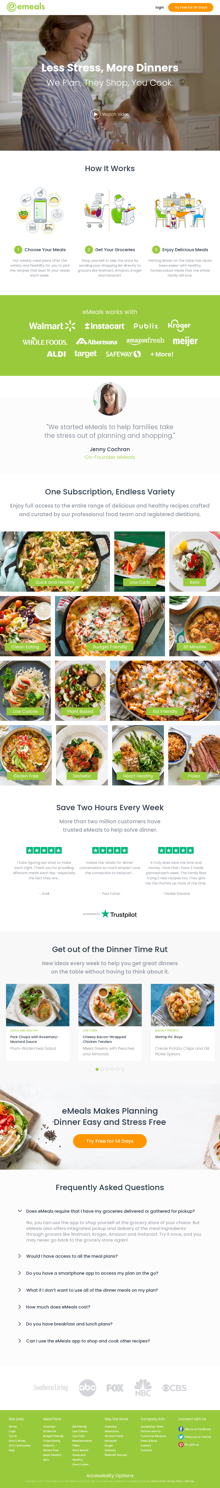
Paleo (76, 1445)
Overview (49, 1426)
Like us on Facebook (198, 1429)
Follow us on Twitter (198, 1437)
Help (12, 1450)
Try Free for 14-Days (190, 7)
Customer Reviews (153, 1436)
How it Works (17, 1441)
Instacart (111, 1441)
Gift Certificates (20, 1445)
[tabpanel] (38, 1022)
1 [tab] (97, 1069)
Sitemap (189, 1481)
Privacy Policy (175, 1481)
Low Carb (78, 1436)
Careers (146, 1445)
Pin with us (192, 1444)
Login (12, 1431)
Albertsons (112, 1431)
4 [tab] (112, 1069)
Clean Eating (51, 1441)
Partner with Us (151, 1431)
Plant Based (80, 1450)
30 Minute (49, 1431)
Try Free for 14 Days (110, 1141)
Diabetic (48, 1445)
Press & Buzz (149, 1441)
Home (13, 1426)
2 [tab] (102, 1069)
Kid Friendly (79, 1426)
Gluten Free (51, 1450)
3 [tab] (107, 1069)
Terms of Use (158, 1481)
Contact (146, 1450)
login (160, 7)
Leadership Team (152, 1426)
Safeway (110, 1450)
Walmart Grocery (116, 1455)
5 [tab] (117, 1069)
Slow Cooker (80, 1464)
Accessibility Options (110, 1476)
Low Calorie (79, 1431)
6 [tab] (122, 1069)
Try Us (13, 1436)
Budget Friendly (53, 1436)
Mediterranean (82, 1441)
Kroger (109, 1445)
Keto (46, 1460)
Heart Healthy (52, 1455)
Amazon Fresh (114, 1436)
